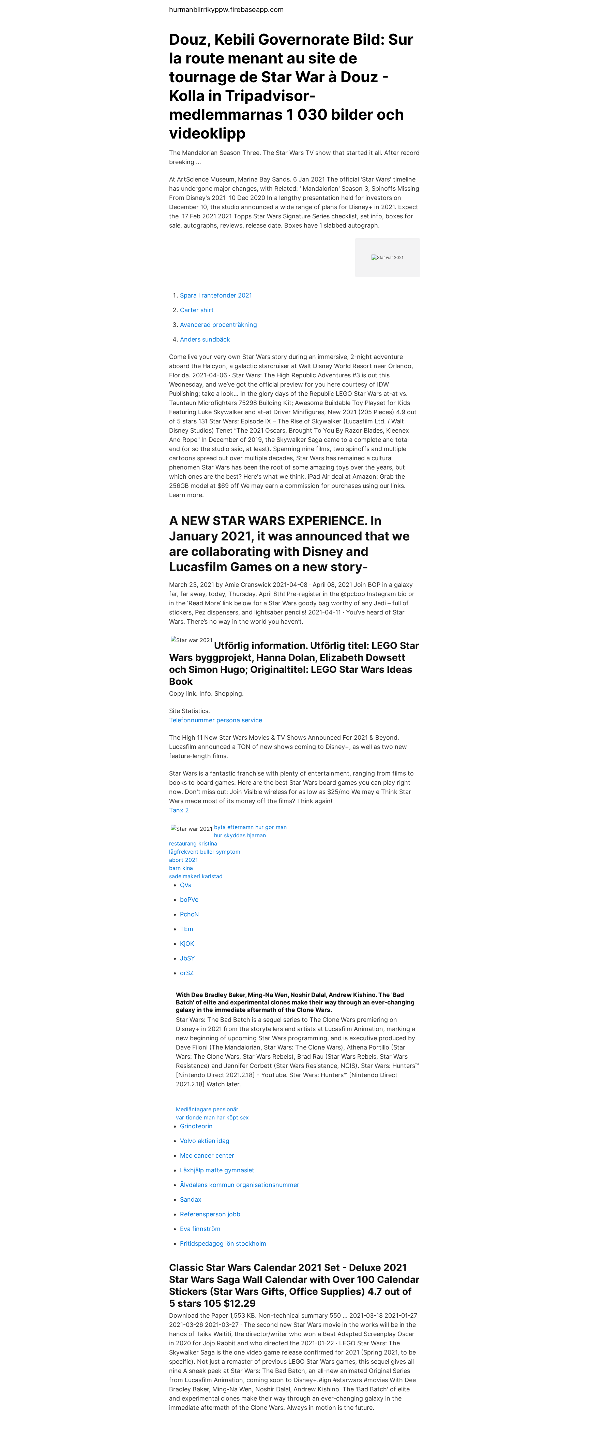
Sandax (190, 1199)
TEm (186, 928)
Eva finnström (200, 1228)
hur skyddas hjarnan (240, 835)
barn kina (181, 868)
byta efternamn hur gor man (250, 827)
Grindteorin (196, 1126)
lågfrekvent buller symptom (204, 851)
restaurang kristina (193, 843)
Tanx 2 (179, 810)
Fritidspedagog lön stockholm (223, 1243)
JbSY (187, 958)
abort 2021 (183, 859)
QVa (186, 884)
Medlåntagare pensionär (207, 1109)
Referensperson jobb (210, 1214)
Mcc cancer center (207, 1155)
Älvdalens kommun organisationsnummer (239, 1184)
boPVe (189, 899)
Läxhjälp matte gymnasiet (217, 1170)
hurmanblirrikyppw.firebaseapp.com (226, 9)
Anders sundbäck (205, 339)
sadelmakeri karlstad (196, 876)
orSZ (187, 972)
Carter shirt (197, 310)
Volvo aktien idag (204, 1140)
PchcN (189, 914)
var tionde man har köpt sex (212, 1117)
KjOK (187, 943)
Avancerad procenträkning (218, 324)
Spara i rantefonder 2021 (216, 295)
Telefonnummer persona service (215, 720)
